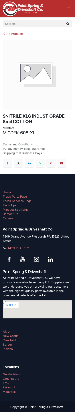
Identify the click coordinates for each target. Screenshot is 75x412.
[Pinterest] (51, 163)
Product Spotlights (15, 209)
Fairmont (9, 387)
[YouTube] (23, 259)
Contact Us (10, 214)
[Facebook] (7, 163)
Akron (7, 331)
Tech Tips (9, 205)
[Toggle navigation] (68, 9)
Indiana (8, 349)
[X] (18, 163)
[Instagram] (36, 259)
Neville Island (12, 374)
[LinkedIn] (29, 163)
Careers (8, 218)
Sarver (7, 344)
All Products (14, 34)
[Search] (67, 23)
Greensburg (11, 378)
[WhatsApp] (40, 163)
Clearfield (9, 340)
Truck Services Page (17, 201)
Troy (6, 383)
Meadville (9, 392)
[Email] (61, 163)
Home (7, 192)
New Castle (10, 336)
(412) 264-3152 (18, 248)
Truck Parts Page (15, 196)
